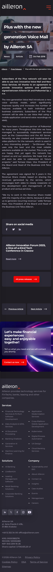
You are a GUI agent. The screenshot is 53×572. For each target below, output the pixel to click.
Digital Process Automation (38, 437)
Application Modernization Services (38, 414)
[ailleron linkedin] (5, 512)
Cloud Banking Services (38, 449)
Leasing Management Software (11, 479)
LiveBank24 (10, 471)
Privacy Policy (32, 557)
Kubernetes (37, 431)
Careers (35, 503)
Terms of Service (39, 562)
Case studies (37, 488)
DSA (23, 562)
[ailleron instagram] (23, 512)
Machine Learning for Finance (14, 452)
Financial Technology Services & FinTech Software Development (14, 415)
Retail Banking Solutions (11, 487)
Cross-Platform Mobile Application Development (40, 424)
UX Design (36, 443)
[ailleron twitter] (11, 512)
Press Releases (16, 69)
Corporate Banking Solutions (13, 495)
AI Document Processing (11, 432)
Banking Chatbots (13, 439)
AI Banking (10, 467)
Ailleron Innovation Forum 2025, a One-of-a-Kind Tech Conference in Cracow (25, 248)
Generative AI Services (11, 444)
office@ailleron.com (29, 532)
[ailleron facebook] (17, 512)
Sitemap (6, 566)
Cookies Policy (10, 562)
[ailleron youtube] (29, 512)
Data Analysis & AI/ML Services (14, 425)
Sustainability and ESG (40, 468)
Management (38, 498)
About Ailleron (38, 474)
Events (35, 493)
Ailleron (4, 69)
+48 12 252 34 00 (10, 532)
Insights (35, 484)
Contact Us (36, 479)
